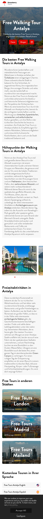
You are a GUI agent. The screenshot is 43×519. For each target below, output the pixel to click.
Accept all (21, 510)
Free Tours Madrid (21, 426)
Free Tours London (21, 401)
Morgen (23, 42)
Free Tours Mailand (21, 452)
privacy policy (12, 504)
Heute (13, 42)
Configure (21, 516)
